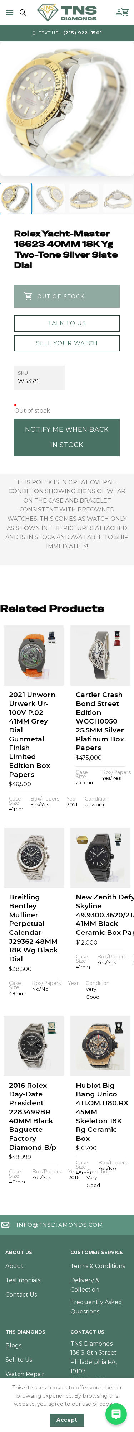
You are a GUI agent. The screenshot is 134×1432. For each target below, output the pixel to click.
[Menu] (9, 12)
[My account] (119, 12)
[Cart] (125, 12)
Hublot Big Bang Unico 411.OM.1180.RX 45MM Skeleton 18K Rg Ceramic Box (102, 1112)
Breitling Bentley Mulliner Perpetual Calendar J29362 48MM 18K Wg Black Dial (33, 928)
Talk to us (67, 323)
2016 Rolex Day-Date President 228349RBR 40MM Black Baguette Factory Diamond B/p (32, 1116)
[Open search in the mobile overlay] (22, 12)
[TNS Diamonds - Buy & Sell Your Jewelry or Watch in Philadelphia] (67, 12)
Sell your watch (67, 343)
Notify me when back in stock (67, 437)
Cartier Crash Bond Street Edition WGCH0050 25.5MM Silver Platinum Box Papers (100, 721)
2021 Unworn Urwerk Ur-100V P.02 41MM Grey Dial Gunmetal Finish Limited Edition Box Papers (32, 734)
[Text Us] (116, 1414)
